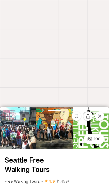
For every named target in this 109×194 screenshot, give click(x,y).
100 (97, 138)
